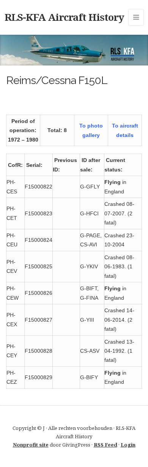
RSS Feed (105, 444)
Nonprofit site (31, 444)
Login (128, 444)
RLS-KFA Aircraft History (64, 17)
